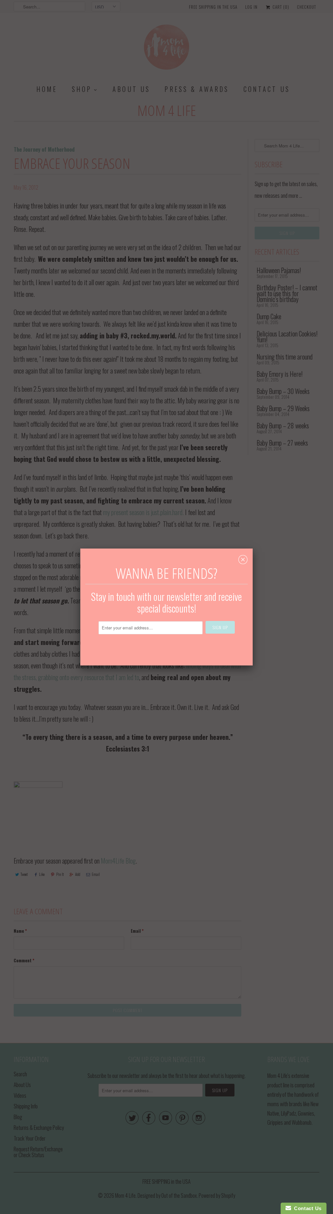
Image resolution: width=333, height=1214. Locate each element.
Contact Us (306, 1208)
